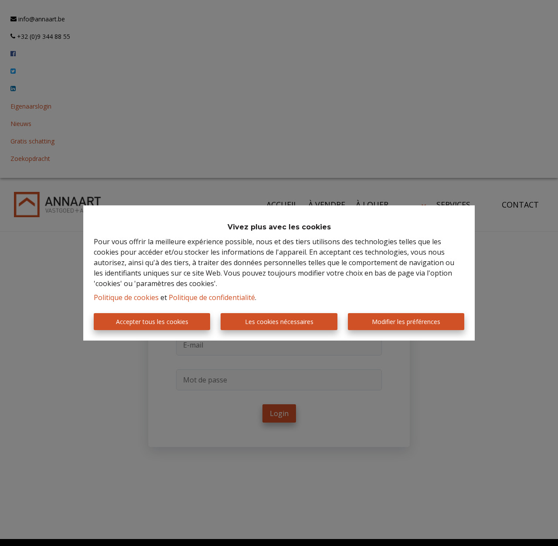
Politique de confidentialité (212, 297)
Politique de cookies (126, 297)
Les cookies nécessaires (279, 321)
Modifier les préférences (406, 321)
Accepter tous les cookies (152, 321)
